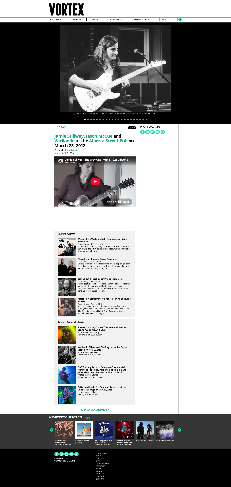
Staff (98, 461)
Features (55, 20)
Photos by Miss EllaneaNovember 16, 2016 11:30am (102, 372)
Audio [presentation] (87, 418)
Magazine (100, 476)
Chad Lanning (72, 150)
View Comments (95, 410)
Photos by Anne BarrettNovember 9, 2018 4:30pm (102, 351)
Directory (115, 20)
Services (100, 468)
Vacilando (64, 141)
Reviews (76, 20)
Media (95, 20)
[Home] (66, 15)
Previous (51, 430)
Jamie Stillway (69, 136)
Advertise (100, 466)
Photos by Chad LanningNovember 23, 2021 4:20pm (103, 331)
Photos (60, 127)
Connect (100, 473)
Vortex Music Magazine (64, 461)
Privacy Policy (102, 453)
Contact (100, 471)
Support (100, 479)
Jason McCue (99, 136)
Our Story (100, 458)
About (99, 456)
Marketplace (140, 20)
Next (179, 430)
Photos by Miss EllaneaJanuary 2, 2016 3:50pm (102, 391)
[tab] (86, 418)
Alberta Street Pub (108, 141)
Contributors (102, 463)
